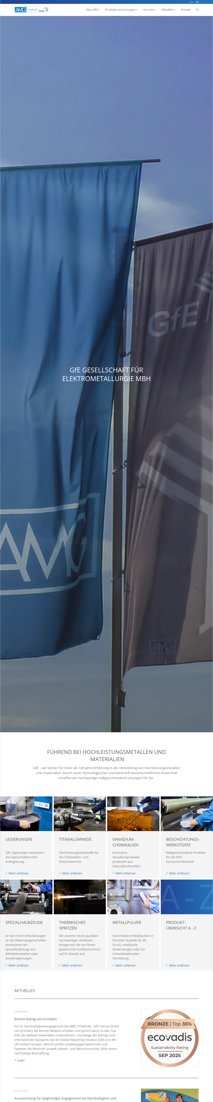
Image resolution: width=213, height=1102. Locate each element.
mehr (21, 1060)
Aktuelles (167, 9)
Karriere (148, 9)
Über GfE (91, 9)
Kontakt (186, 9)
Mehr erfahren (18, 873)
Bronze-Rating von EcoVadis (35, 1019)
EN (191, 1)
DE (197, 1)
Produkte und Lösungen (120, 9)
